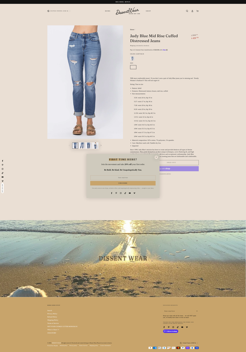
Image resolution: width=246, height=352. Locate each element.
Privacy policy (73, 345)
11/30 (163, 67)
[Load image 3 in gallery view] (88, 146)
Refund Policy (52, 317)
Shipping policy (94, 345)
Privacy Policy (52, 314)
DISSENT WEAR (56, 343)
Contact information (105, 345)
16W (134, 72)
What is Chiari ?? (53, 330)
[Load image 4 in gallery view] (95, 146)
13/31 (172, 67)
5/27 (141, 67)
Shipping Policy (52, 320)
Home (132, 29)
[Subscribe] (197, 311)
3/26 (134, 67)
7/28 (148, 67)
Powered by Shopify (52, 345)
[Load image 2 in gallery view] (82, 146)
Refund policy (63, 345)
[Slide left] (69, 145)
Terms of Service (53, 323)
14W (187, 67)
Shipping (132, 45)
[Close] (156, 157)
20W (148, 72)
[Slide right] (101, 145)
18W (141, 72)
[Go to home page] (128, 11)
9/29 (156, 67)
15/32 (180, 67)
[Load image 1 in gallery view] (75, 146)
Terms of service (83, 345)
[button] (187, 11)
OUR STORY (51, 333)
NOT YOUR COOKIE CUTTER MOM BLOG (62, 326)
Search (49, 310)
